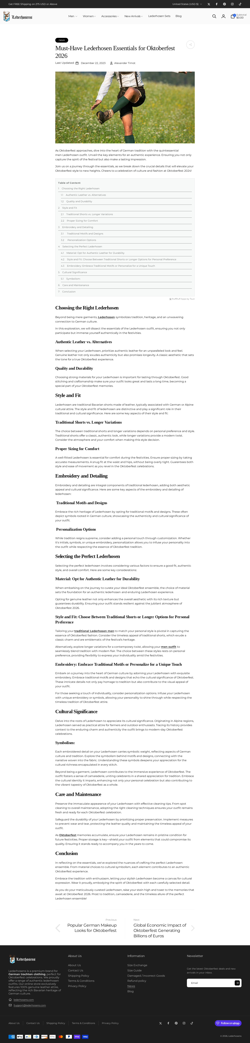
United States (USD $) (185, 4)
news (62, 40)
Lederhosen (106, 317)
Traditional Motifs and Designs (84, 233)
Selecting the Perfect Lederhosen (82, 246)
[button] (73, 16)
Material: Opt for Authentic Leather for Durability (95, 252)
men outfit (168, 646)
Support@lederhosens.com (30, 1005)
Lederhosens (234, 1036)
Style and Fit (69, 207)
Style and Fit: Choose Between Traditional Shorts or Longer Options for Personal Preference (121, 259)
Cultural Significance (74, 272)
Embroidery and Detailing (77, 227)
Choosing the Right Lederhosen (80, 188)
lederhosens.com (24, 999)
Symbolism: (73, 278)
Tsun (192, 299)
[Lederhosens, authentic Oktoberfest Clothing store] (22, 963)
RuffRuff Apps (179, 299)
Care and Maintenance (75, 285)
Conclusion (69, 291)
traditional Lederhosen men (94, 631)
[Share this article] (190, 44)
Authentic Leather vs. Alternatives (86, 194)
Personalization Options (81, 240)
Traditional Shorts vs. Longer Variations (89, 214)
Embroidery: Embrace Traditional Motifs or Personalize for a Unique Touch (111, 265)
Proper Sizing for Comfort (82, 220)
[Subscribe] (237, 982)
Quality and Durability (79, 201)
